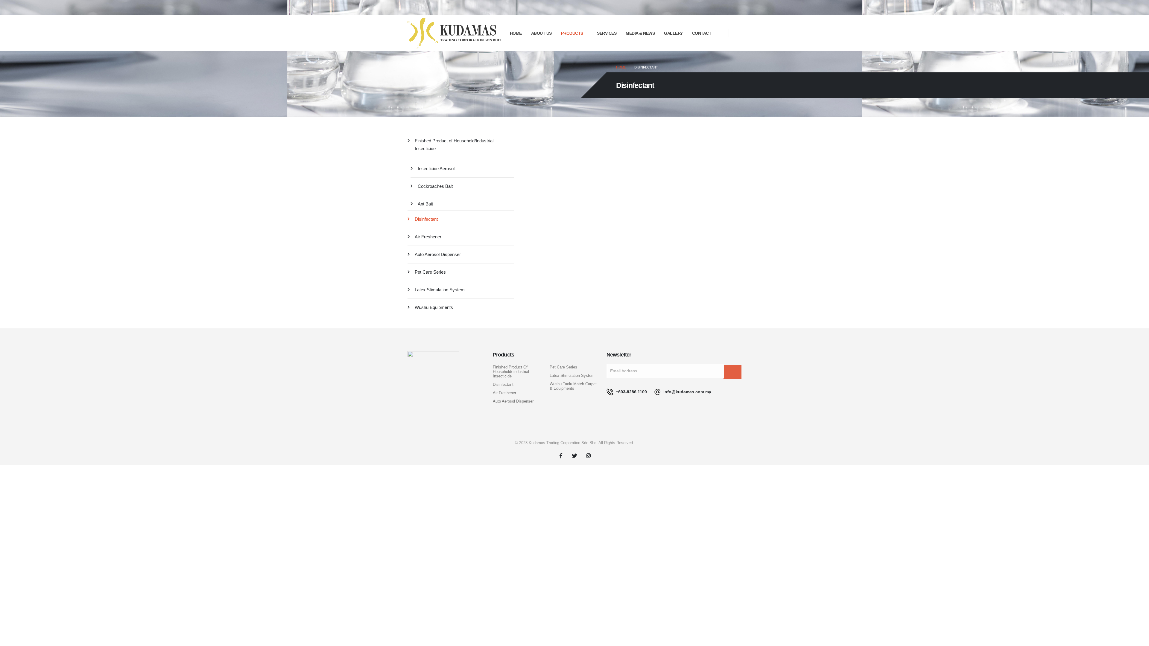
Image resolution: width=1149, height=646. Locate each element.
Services (606, 33)
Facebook (560, 455)
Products (572, 33)
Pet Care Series (430, 272)
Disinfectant (426, 219)
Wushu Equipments (434, 307)
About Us (541, 33)
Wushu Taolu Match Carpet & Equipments (573, 386)
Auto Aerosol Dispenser (438, 254)
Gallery (673, 33)
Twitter (574, 455)
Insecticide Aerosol (436, 168)
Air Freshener (428, 236)
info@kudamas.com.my (686, 391)
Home (516, 33)
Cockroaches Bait (435, 186)
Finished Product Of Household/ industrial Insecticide (511, 371)
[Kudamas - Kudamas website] (454, 33)
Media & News (640, 33)
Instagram (588, 455)
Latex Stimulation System (440, 289)
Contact (702, 33)
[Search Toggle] (738, 33)
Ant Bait (425, 203)
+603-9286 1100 (631, 391)
